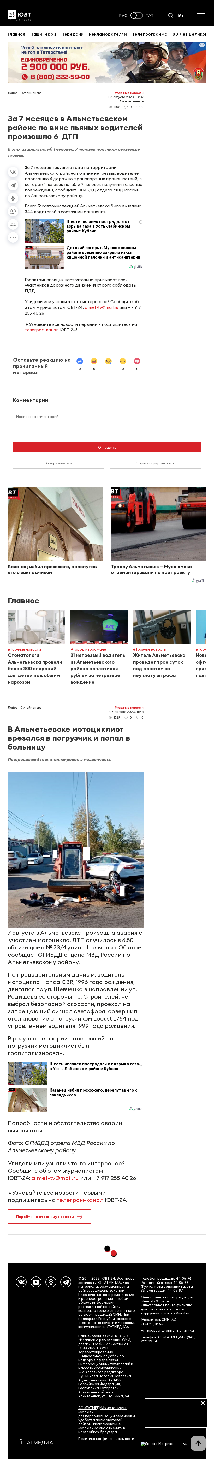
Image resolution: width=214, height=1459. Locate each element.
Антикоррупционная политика (167, 1330)
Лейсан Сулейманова (25, 93)
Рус (123, 15)
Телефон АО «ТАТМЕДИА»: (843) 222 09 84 (168, 1339)
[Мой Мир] (13, 224)
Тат (150, 15)
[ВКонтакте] (13, 172)
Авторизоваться (58, 463)
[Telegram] (13, 185)
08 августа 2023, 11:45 (126, 712)
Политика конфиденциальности (106, 1439)
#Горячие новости (129, 93)
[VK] (21, 1281)
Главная (16, 34)
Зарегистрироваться (155, 463)
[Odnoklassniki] (50, 1281)
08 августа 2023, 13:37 (126, 97)
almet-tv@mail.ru (101, 307)
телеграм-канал (41, 329)
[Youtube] (36, 1281)
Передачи (72, 34)
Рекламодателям (108, 34)
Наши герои (43, 34)
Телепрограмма (149, 34)
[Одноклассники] (13, 198)
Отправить (107, 447)
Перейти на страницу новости (45, 1216)
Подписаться (176, 1419)
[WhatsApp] (13, 211)
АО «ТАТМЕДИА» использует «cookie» (102, 1410)
